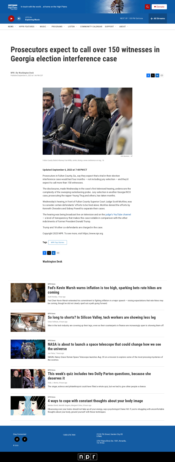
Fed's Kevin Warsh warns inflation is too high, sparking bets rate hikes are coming (105, 290)
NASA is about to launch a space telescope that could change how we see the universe (104, 346)
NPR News (51, 284)
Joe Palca (51, 353)
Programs (57, 27)
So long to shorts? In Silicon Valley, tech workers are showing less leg (102, 317)
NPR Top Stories (57, 242)
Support (109, 27)
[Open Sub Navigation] (15, 27)
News (11, 27)
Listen (71, 27)
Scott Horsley (52, 297)
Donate (160, 6)
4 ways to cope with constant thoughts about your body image (95, 401)
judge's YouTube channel (118, 214)
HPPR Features (26, 27)
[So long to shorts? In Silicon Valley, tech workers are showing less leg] (28, 322)
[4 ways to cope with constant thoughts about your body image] (28, 405)
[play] (11, 18)
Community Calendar (91, 27)
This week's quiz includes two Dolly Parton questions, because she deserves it (99, 375)
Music (43, 27)
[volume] (19, 18)
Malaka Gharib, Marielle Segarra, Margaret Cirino (65, 405)
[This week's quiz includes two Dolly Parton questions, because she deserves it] (28, 378)
